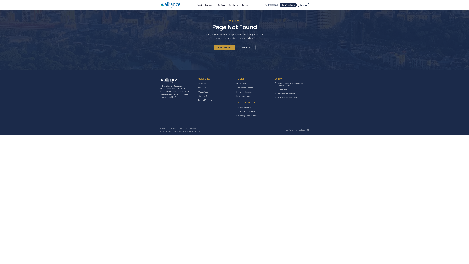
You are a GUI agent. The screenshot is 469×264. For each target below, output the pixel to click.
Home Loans (241, 83)
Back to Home (224, 47)
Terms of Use (300, 130)
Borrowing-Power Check (246, 115)
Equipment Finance (244, 92)
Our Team (221, 5)
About (199, 5)
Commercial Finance (244, 88)
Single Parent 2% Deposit (246, 111)
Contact (244, 5)
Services (208, 5)
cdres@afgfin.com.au (286, 93)
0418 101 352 (273, 5)
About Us (202, 83)
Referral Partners (205, 100)
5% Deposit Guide (243, 107)
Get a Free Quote (288, 5)
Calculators (233, 5)
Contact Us (246, 47)
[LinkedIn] (308, 130)
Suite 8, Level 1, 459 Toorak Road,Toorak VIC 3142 (291, 84)
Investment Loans (243, 96)
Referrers (303, 5)
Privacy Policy (288, 130)
